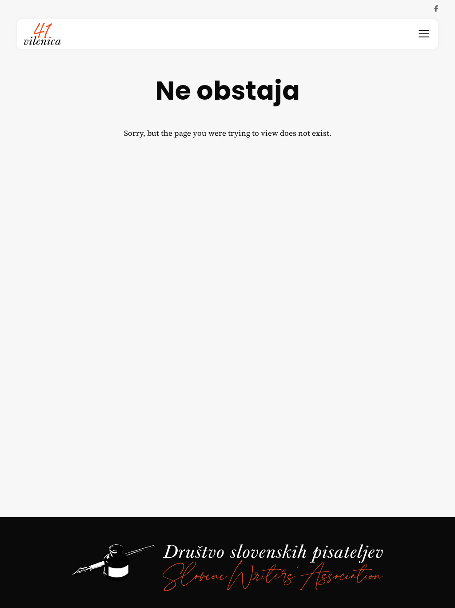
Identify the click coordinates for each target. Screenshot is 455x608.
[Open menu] (424, 34)
